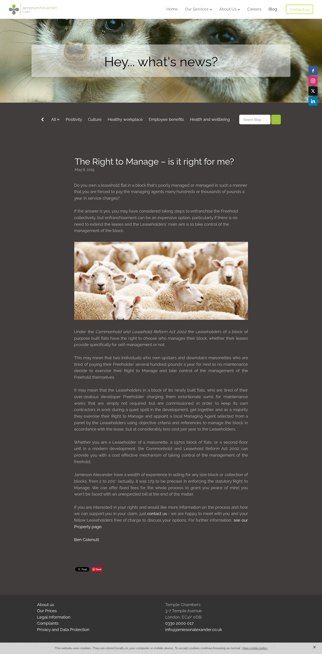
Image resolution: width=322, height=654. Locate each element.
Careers (254, 8)
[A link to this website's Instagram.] (313, 80)
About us (45, 604)
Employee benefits (166, 119)
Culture (95, 119)
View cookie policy (254, 648)
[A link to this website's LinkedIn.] (313, 101)
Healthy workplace (125, 119)
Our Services (197, 8)
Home (172, 8)
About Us (228, 8)
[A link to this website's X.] (313, 91)
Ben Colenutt (86, 539)
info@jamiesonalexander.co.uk (193, 629)
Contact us (300, 9)
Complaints (47, 623)
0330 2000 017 (179, 623)
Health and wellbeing (210, 119)
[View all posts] (42, 120)
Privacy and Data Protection (63, 629)
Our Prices (47, 610)
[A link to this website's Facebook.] (313, 70)
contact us (157, 513)
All (54, 119)
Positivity (74, 119)
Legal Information (53, 616)
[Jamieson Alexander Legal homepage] (39, 9)
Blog (273, 8)
